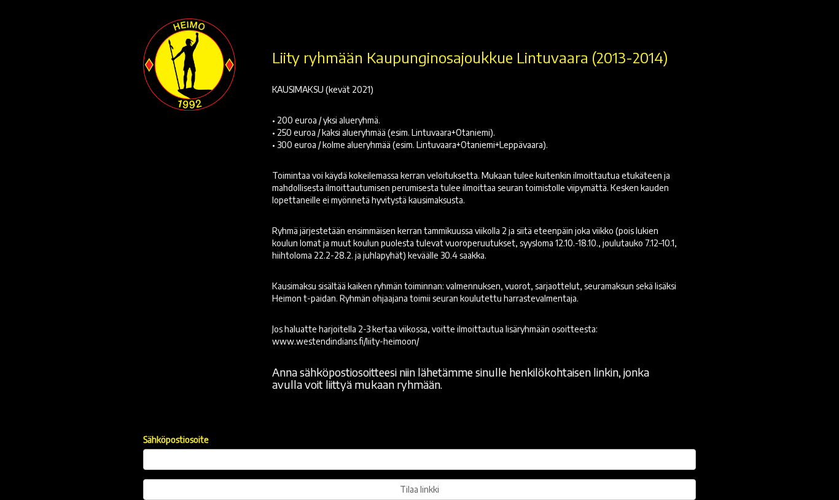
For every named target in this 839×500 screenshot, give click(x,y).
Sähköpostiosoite (176, 439)
